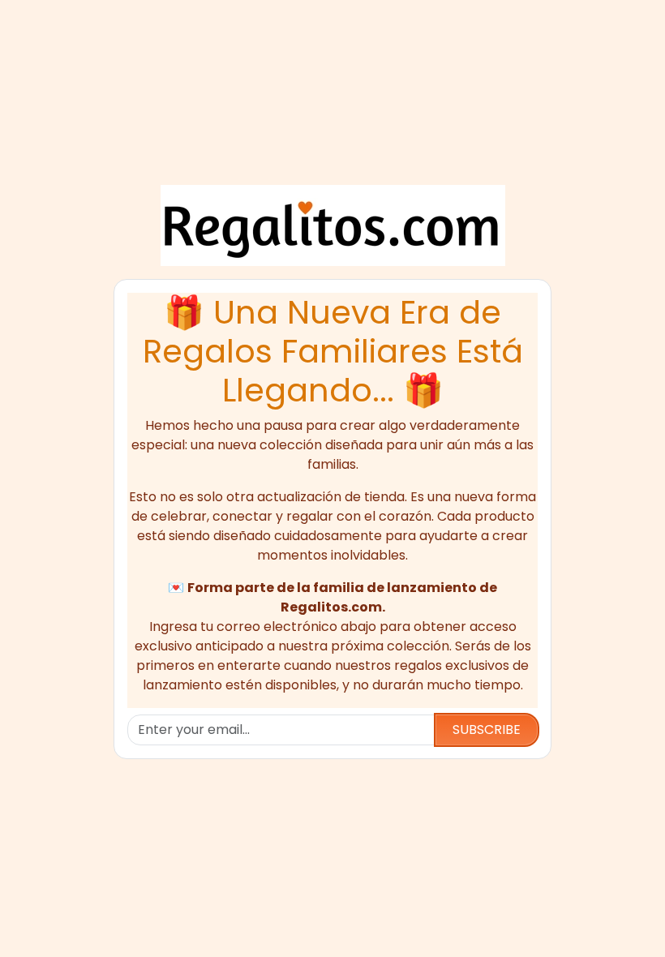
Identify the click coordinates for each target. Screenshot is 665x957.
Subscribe (487, 729)
